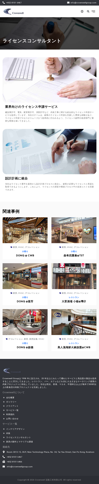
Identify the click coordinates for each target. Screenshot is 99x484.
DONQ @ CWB (25, 255)
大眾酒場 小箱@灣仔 (74, 301)
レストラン (74, 297)
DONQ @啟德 (25, 347)
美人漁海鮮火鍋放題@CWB (74, 347)
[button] (88, 11)
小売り (25, 251)
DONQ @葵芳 (25, 301)
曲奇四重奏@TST (74, 255)
